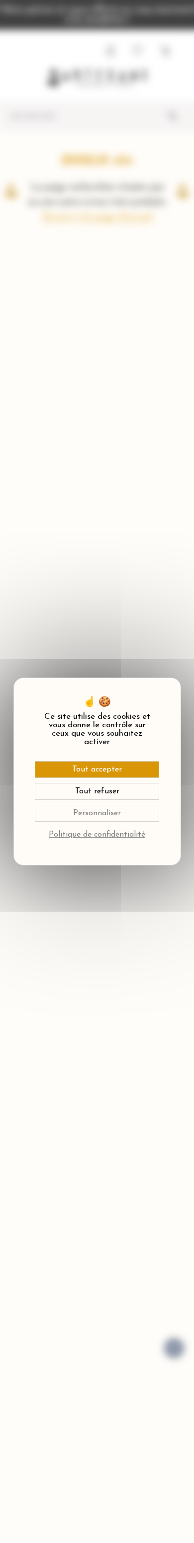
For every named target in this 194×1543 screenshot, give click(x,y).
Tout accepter (97, 769)
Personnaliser (97, 813)
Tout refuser (97, 791)
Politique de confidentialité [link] (97, 835)
